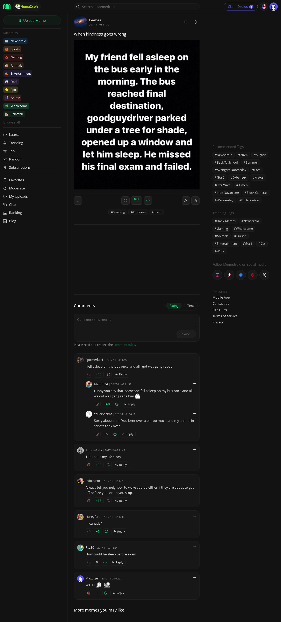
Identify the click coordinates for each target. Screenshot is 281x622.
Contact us (220, 303)
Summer (252, 162)
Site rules (219, 310)
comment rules (124, 345)
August (261, 155)
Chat (12, 204)
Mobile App (221, 297)
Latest (14, 134)
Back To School (227, 162)
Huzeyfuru (93, 517)
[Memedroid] (6, 6)
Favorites (16, 180)
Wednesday (225, 200)
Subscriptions (19, 167)
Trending (16, 142)
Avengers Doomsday (231, 170)
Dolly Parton (250, 200)
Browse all (11, 122)
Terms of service (225, 316)
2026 (244, 155)
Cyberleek (239, 177)
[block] (195, 200)
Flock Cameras (257, 192)
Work (220, 251)
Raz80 (90, 547)
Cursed (241, 236)
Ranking (15, 212)
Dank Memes (226, 221)
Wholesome (16, 106)
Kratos (259, 177)
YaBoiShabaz (103, 414)
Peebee (95, 20)
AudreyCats (94, 450)
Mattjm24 (101, 384)
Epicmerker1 (94, 360)
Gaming (13, 57)
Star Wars (223, 185)
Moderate (17, 188)
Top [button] (12, 151)
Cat (263, 243)
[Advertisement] (243, 77)
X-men (243, 185)
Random (16, 159)
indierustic (93, 481)
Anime (12, 98)
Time (190, 305)
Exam (157, 212)
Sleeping (119, 212)
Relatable (14, 114)
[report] (186, 200)
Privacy (218, 322)
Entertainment (18, 73)
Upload (34, 20)
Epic (10, 90)
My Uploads (18, 196)
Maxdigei (92, 578)
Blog (12, 220)
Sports (12, 49)
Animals (13, 65)
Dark (11, 82)
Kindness (139, 212)
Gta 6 (220, 177)
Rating (174, 305)
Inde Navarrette (228, 192)
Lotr (257, 170)
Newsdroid (15, 41)
